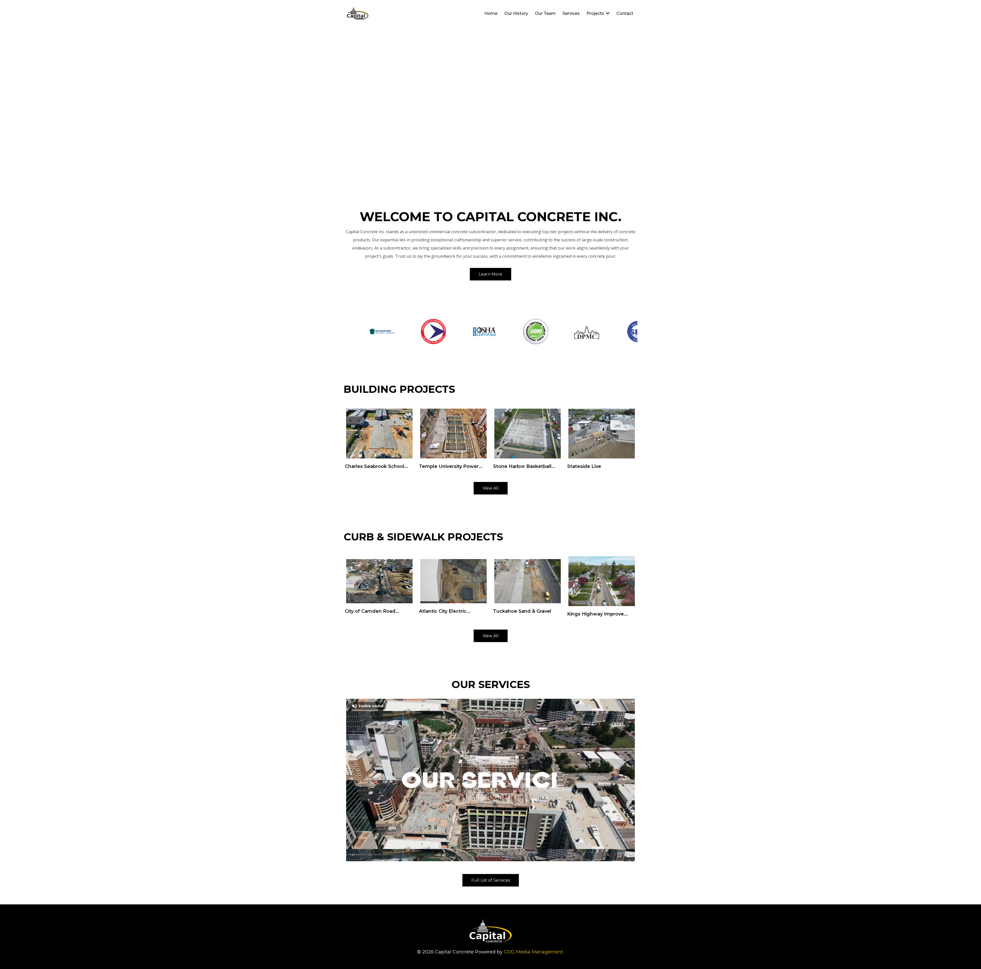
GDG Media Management (533, 952)
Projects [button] (596, 13)
